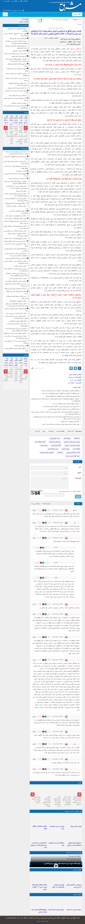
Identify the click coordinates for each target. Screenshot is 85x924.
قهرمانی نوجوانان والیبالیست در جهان (58, 886)
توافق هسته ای (60, 431)
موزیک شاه (67, 438)
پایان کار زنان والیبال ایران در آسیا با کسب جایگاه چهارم (16, 167)
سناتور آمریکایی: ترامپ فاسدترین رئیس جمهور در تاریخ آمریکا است (16, 317)
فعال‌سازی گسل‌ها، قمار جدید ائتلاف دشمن (17, 292)
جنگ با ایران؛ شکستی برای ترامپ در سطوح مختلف (17, 325)
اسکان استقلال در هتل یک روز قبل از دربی (17, 207)
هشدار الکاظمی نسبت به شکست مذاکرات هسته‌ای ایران (63, 409)
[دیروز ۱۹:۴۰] (56, 877)
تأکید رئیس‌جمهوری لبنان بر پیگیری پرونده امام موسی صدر (15, 227)
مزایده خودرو (65, 449)
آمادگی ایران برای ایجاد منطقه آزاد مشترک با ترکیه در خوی (16, 222)
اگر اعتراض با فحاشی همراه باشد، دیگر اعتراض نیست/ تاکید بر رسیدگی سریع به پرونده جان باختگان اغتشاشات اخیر (56, 413)
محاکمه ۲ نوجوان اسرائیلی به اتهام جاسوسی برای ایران (18, 235)
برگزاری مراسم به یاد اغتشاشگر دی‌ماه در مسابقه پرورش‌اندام (16, 200)
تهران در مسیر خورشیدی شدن (57, 827)
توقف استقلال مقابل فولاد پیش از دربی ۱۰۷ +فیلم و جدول (39, 887)
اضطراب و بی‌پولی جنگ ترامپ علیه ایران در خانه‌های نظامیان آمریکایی (16, 182)
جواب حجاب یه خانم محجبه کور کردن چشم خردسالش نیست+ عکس (60, 424)
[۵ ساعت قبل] (73, 902)
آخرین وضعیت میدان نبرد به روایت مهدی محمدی (16, 99)
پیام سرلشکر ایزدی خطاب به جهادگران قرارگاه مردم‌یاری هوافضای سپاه (17, 274)
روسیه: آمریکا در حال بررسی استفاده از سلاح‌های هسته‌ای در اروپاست (16, 42)
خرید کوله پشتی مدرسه (73, 456)
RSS (25, 1)
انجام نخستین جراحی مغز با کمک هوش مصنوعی (6, 375)
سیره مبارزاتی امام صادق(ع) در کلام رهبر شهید (16, 157)
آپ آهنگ (77, 438)
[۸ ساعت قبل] (16, 123)
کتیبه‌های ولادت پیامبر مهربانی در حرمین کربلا (16, 310)
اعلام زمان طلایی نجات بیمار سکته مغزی (16, 375)
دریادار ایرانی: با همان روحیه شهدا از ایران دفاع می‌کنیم (15, 162)
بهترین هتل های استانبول (72, 442)
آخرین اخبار (24, 148)
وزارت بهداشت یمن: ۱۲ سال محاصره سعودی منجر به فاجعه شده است (17, 187)
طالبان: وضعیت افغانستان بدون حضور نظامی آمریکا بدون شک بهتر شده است (16, 305)
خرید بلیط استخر (53, 449)
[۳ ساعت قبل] (39, 819)
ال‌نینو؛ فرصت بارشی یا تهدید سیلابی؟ (16, 131)
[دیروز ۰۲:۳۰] (11, 364)
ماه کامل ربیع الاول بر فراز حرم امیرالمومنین (19, 212)
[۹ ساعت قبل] (56, 902)
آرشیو (19, 1)
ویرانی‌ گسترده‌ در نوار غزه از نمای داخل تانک (16, 92)
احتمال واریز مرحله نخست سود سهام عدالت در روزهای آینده (39, 845)
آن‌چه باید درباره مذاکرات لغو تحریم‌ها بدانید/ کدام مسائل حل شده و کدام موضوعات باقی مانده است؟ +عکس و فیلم (57, 418)
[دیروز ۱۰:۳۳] (76, 790)
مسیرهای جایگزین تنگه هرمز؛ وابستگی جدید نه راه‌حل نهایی (16, 47)
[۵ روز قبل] (66, 790)
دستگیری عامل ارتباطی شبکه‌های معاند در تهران (74, 844)
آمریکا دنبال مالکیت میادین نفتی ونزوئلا (15, 289)
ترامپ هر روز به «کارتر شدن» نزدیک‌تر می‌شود (16, 79)
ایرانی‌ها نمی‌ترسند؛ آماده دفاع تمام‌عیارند (15, 241)
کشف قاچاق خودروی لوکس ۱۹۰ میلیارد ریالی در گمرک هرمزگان (76, 801)
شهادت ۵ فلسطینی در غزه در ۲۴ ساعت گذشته (16, 245)
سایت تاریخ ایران (55, 438)
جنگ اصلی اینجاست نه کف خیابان (70, 421)
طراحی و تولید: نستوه (42, 921)
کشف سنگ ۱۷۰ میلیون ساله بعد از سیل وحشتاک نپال (16, 35)
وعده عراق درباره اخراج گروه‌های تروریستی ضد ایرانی (18, 84)
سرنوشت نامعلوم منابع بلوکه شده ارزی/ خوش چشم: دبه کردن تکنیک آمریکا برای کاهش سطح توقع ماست (56, 400)
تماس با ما (12, 1)
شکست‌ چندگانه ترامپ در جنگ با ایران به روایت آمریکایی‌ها (16, 262)
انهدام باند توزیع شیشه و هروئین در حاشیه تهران (25, 134)
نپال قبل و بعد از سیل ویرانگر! (18, 38)
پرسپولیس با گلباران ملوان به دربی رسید (73, 886)
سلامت (26, 355)
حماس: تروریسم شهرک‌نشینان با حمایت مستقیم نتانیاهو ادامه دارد (16, 195)
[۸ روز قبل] (45, 790)
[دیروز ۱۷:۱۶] (6, 121)
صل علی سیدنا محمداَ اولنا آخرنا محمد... (15, 258)
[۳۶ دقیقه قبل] (73, 819)
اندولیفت (60, 452)
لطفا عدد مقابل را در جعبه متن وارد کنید (70, 491)
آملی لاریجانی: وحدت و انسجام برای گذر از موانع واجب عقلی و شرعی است (16, 254)
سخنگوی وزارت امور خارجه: (56, 28)
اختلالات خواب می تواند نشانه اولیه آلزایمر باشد (20, 375)
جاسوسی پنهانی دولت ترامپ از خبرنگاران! (15, 333)
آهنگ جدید (76, 449)
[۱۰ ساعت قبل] (25, 365)
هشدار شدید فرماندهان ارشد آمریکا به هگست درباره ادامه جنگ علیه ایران (16, 153)
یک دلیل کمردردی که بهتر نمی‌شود (17, 88)
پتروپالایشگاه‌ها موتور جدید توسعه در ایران (39, 910)
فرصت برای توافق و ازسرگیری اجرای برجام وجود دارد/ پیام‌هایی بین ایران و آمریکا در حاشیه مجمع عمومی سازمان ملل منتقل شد (56, 32)
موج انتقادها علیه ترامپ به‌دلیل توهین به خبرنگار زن (16, 250)
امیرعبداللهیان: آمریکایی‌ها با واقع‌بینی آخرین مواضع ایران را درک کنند (60, 393)
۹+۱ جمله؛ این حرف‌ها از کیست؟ (17, 179)
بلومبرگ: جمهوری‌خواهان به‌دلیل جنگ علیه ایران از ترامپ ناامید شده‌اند (17, 60)
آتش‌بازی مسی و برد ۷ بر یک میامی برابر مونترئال (16, 342)
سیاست (76, 14)
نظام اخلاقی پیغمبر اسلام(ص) (18, 321)
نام (80, 467)
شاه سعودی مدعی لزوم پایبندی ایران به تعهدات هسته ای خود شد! (61, 406)
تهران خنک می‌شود (75, 826)
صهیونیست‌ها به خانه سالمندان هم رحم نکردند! (16, 175)
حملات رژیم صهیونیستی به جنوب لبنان (15, 216)
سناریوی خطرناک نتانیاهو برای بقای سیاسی (18, 65)
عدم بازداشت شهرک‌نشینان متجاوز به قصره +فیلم (17, 297)
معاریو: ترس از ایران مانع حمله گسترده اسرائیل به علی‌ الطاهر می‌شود (16, 330)
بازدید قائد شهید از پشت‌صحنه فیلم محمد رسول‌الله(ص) (62, 863)
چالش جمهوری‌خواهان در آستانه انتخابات (15, 238)
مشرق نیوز (65, 5)
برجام (44, 431)
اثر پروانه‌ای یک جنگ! (20, 346)
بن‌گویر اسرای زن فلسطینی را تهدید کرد (15, 281)
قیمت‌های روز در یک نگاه (74, 853)
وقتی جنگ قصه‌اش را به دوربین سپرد (16, 313)
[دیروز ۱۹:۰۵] (39, 902)
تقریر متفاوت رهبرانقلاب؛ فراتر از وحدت (15, 218)
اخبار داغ (37, 431)
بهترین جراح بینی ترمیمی (72, 445)
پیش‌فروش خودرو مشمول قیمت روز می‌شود (36, 800)
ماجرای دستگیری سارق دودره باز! (6, 130)
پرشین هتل (44, 445)
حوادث (26, 112)
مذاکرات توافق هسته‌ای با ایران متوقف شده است (66, 404)
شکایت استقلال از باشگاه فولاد (40, 827)
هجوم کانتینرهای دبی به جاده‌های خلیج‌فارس (18, 30)
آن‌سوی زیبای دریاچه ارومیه (56, 909)
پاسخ (34, 510)
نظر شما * (78, 478)
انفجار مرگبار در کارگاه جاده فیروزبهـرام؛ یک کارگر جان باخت (11, 135)
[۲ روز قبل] (39, 877)
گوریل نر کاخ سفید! (21, 171)
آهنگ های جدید (56, 445)
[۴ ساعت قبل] (73, 835)
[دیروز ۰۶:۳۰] (16, 367)
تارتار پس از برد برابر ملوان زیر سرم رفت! (15, 54)
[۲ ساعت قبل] (56, 819)
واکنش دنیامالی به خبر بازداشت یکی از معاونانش (16, 74)
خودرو (79, 783)
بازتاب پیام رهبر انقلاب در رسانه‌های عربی (15, 231)
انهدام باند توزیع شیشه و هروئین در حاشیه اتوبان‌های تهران (20, 135)
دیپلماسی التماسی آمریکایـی (18, 103)
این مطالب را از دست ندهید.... (72, 811)
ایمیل (79, 472)
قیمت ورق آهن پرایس (73, 452)
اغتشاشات (51, 431)
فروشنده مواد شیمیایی (47, 452)
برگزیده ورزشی (77, 870)
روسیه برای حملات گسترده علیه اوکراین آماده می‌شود (16, 285)
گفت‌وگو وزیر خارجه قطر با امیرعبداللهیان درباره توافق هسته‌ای (62, 396)
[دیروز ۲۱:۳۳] (73, 877)
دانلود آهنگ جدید (40, 442)
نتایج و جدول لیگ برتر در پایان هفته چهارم (17, 70)
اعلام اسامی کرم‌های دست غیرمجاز (11, 373)
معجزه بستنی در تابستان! (74, 909)
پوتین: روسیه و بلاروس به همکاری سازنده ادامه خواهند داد (16, 270)
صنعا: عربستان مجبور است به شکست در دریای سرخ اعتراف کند (16, 337)
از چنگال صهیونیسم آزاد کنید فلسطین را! (15, 203)
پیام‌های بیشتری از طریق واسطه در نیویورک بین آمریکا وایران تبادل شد (60, 391)
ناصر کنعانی (70, 431)
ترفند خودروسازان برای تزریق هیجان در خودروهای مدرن (57, 801)
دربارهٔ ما (5, 1)
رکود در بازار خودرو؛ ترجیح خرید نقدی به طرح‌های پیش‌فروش (67, 801)
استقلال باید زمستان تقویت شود (56, 844)
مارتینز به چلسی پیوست (20, 266)
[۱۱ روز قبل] (35, 790)
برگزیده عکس (77, 894)
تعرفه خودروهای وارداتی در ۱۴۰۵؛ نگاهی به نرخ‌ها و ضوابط (46, 801)
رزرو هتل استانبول (54, 442)
